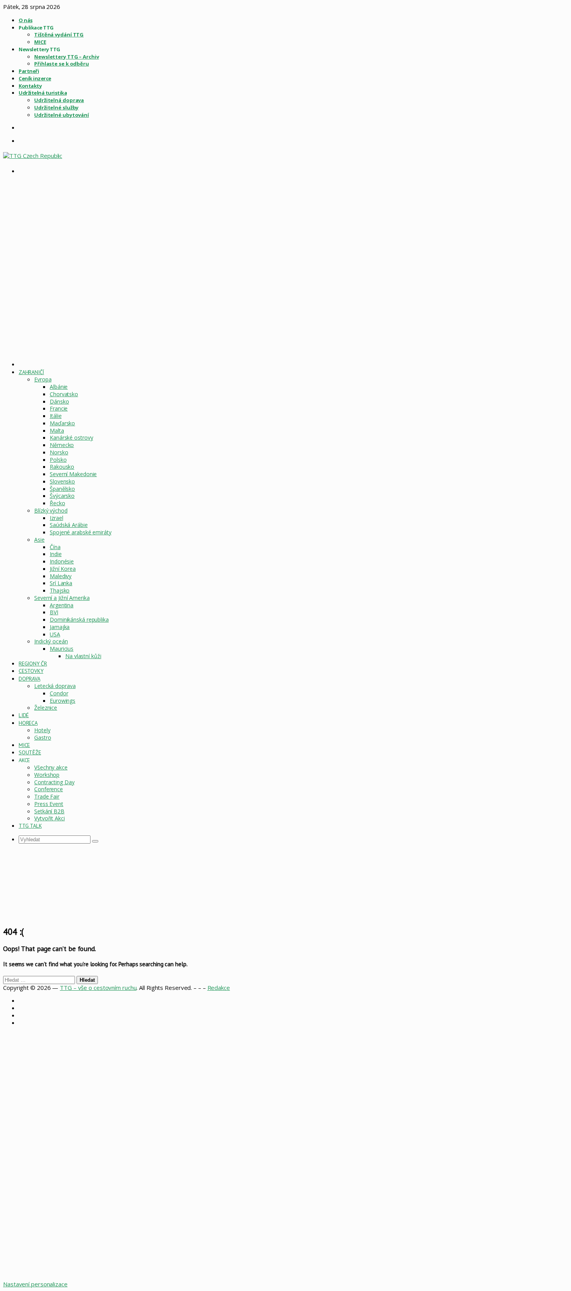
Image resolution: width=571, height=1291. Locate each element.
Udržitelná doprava (59, 100)
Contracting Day (54, 782)
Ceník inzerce (35, 78)
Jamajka (60, 627)
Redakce (218, 987)
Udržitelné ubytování (61, 114)
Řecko (57, 503)
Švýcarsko (62, 495)
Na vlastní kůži (83, 656)
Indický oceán (51, 641)
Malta (57, 430)
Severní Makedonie (73, 474)
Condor (59, 693)
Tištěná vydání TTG (59, 34)
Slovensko (62, 481)
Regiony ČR (33, 663)
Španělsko (62, 488)
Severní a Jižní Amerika (62, 597)
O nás (26, 20)
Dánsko (59, 401)
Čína (55, 547)
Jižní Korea (63, 568)
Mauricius (61, 648)
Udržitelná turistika (43, 92)
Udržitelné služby (56, 107)
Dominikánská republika (79, 619)
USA (55, 634)
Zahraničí (31, 372)
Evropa (42, 379)
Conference (48, 789)
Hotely (42, 730)
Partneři (29, 71)
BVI (54, 612)
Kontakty (30, 85)
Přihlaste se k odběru (61, 63)
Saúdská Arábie (69, 525)
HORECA (28, 722)
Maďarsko (62, 423)
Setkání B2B (49, 811)
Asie (39, 539)
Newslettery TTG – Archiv (66, 56)
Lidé (24, 715)
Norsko (59, 452)
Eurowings (62, 700)
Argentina (61, 605)
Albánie (59, 386)
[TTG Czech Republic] (32, 155)
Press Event (48, 804)
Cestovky (31, 670)
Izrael (56, 518)
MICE (40, 41)
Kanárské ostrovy (71, 437)
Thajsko (60, 590)
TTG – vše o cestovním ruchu (98, 987)
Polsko (58, 459)
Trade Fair (46, 796)
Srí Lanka (61, 583)
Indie (56, 554)
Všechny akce (51, 767)
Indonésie (62, 561)
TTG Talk (30, 825)
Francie (59, 408)
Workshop (46, 774)
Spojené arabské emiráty (80, 532)
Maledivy (60, 576)
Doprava (29, 678)
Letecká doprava (55, 686)
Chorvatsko (64, 394)
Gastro (42, 737)
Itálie (55, 415)
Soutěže (30, 752)
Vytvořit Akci (49, 818)
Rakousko (62, 466)
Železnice (45, 707)
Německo (62, 445)
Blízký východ (51, 510)
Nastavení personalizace (35, 1284)
